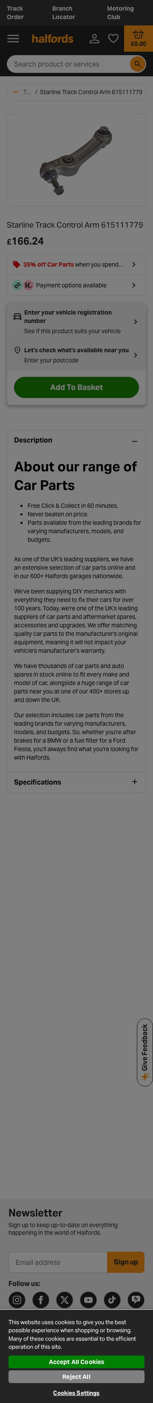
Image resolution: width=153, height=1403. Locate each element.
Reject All (76, 1377)
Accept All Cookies (77, 1362)
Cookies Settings (76, 1393)
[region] (76, 1356)
